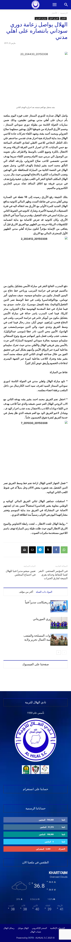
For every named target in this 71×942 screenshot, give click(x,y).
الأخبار (54, 12)
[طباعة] (24, 549)
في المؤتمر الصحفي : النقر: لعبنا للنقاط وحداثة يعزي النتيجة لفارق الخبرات (53, 574)
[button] (54, 4)
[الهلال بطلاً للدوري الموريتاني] (59, 623)
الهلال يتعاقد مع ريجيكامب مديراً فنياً (46, 602)
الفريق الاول (53, 18)
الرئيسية (64, 12)
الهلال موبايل (23, 928)
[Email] (32, 549)
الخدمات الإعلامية (57, 928)
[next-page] (59, 652)
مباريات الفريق (41, 18)
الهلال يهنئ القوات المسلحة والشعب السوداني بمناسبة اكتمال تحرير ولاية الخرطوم (45, 639)
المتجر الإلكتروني (39, 928)
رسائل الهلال (8, 928)
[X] (48, 549)
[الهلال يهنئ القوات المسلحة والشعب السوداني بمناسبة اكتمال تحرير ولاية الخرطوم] (59, 640)
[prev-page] (64, 652)
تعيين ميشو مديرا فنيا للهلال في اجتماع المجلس (21, 572)
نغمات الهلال (35, 932)
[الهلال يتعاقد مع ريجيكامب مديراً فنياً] (59, 606)
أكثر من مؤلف (26, 592)
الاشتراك (61, 849)
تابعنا (63, 819)
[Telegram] (40, 549)
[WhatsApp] (64, 549)
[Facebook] (56, 549)
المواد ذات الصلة (44, 592)
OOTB (31, 937)
